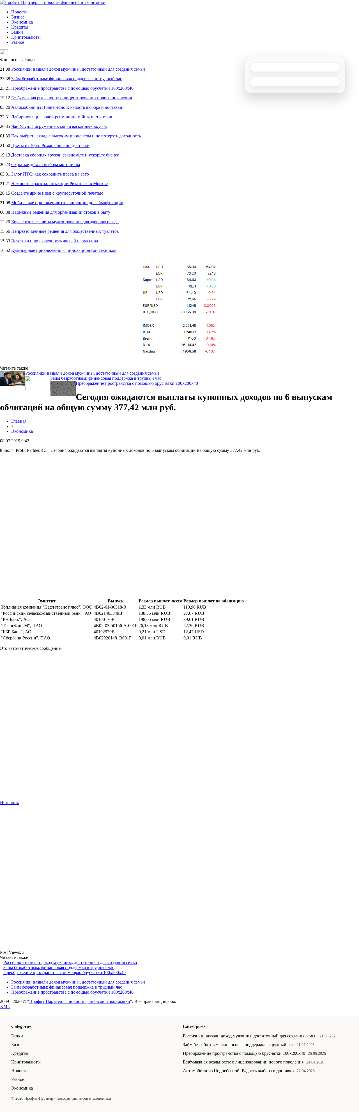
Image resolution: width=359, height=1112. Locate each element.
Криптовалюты (26, 37)
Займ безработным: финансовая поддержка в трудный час (66, 78)
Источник (9, 802)
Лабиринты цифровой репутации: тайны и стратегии (62, 116)
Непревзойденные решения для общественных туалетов (65, 231)
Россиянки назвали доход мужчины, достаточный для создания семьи (78, 69)
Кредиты (19, 27)
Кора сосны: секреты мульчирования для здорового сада (65, 221)
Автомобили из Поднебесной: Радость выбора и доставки (66, 107)
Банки (17, 32)
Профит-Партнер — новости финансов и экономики (79, 1001)
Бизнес (17, 17)
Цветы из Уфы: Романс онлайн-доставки (50, 145)
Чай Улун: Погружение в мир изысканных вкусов (59, 126)
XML (5, 1006)
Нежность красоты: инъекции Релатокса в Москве (59, 183)
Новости (19, 12)
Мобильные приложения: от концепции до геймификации (67, 202)
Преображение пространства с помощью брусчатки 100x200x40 (72, 88)
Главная (18, 421)
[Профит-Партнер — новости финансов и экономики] (52, 2)
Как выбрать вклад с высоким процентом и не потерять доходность (76, 135)
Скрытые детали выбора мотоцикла (45, 164)
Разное (17, 42)
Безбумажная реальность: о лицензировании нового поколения (71, 97)
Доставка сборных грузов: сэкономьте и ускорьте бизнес (65, 155)
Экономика (22, 22)
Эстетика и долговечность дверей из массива (54, 240)
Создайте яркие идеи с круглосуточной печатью (57, 193)
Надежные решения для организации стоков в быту (60, 212)
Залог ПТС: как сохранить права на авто (50, 174)
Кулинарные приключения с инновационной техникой (64, 250)
